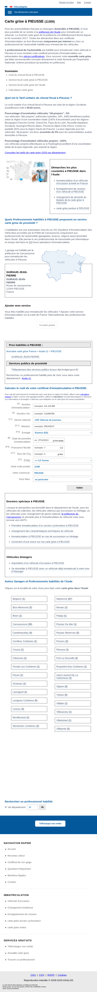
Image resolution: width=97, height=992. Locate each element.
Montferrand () (21, 717)
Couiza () (18, 649)
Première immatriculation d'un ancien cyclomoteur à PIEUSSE (45, 525)
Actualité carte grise (18, 953)
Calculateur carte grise (21, 90)
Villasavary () (64, 711)
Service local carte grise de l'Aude (27, 85)
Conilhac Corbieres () (25, 641)
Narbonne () (64, 599)
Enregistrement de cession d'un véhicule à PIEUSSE (70, 190)
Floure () (18, 675)
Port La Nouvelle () (67, 658)
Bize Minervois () (22, 607)
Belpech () (19, 599)
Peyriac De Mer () (66, 624)
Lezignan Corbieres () (25, 700)
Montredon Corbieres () (26, 726)
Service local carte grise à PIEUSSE (28, 79)
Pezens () (62, 641)
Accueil (12, 849)
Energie (23, 432)
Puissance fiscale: (18, 447)
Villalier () (62, 703)
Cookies (62, 975)
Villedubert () (63, 720)
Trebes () (61, 694)
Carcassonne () (22, 624)
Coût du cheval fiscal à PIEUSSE (26, 75)
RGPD (51, 975)
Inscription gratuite (47, 325)
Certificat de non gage (19, 862)
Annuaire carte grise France (21, 351)
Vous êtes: (24, 479)
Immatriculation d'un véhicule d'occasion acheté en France (72, 182)
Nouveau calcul (16, 855)
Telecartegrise (20, 7)
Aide (79, 2)
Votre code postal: (19, 466)
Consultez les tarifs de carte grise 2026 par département (35, 152)
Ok (42, 807)
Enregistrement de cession (22, 914)
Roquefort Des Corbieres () (71, 666)
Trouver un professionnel (21, 959)
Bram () (17, 615)
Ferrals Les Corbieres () (26, 666)
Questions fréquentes (19, 868)
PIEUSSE (56, 351)
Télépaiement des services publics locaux (34, 369)
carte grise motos (17, 927)
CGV (41, 975)
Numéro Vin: (21, 413)
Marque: (22, 426)
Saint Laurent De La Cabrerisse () (67, 676)
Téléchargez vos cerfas (50, 823)
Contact (87, 2)
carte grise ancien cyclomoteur (24, 920)
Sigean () (62, 686)
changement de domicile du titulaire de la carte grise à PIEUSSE (71, 200)
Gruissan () (19, 683)
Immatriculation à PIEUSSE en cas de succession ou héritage (44, 536)
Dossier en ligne (66, 2)
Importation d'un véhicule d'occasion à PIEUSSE (37, 563)
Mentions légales (17, 875)
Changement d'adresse (20, 907)
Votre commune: (20, 472)
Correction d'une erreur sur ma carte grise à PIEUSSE (40, 541)
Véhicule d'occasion (18, 901)
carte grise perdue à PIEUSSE (72, 208)
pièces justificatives (34, 56)
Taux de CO (21, 454)
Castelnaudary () (22, 632)
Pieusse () (62, 649)
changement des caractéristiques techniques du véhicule (42, 531)
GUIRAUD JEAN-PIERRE (25, 356)
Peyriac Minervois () (67, 632)
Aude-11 (43, 351)
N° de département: (15, 807)
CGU (33, 975)
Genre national (19, 419)
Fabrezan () (20, 658)
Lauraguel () (20, 692)
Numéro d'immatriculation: (20, 406)
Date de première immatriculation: (19, 440)
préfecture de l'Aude (49, 32)
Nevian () (62, 607)
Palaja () (61, 615)
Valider (79, 488)
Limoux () (18, 709)
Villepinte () (63, 728)
